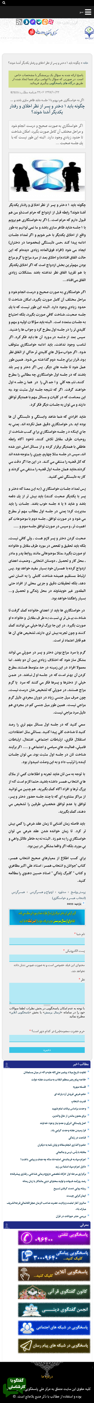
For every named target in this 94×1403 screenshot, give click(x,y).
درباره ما (47, 1376)
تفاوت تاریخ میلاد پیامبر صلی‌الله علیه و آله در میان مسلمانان (55, 1072)
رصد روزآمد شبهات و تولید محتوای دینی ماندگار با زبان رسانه (54, 1181)
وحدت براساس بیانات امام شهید (69, 1108)
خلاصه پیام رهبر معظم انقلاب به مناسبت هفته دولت (58, 1079)
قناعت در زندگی (77, 1137)
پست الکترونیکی (74, 951)
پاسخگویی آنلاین (20, 1012)
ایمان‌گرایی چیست (76, 1196)
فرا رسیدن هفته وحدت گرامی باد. (68, 1130)
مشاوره (62, 892)
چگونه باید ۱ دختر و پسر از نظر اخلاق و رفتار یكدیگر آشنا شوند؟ (47, 109)
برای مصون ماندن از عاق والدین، (69, 1116)
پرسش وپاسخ (78, 892)
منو (81, 12)
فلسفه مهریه (79, 1087)
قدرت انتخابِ (78, 1101)
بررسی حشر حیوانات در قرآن (71, 1216)
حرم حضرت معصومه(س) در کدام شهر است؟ (57, 1031)
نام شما (79, 934)
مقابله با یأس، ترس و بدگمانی (71, 1152)
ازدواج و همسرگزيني (41, 892)
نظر (82, 980)
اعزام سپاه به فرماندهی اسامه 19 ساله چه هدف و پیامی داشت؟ (53, 1159)
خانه (85, 63)
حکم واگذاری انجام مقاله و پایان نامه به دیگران (62, 1145)
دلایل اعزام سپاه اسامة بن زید (70, 1166)
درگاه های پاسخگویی (62, 83)
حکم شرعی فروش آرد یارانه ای (70, 1094)
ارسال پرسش (52, 1012)
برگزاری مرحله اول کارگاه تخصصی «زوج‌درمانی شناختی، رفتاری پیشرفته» (48, 1174)
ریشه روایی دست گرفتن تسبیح (70, 1188)
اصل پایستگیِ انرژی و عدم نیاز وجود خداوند (63, 1123)
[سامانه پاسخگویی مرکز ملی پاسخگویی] (15, 1398)
